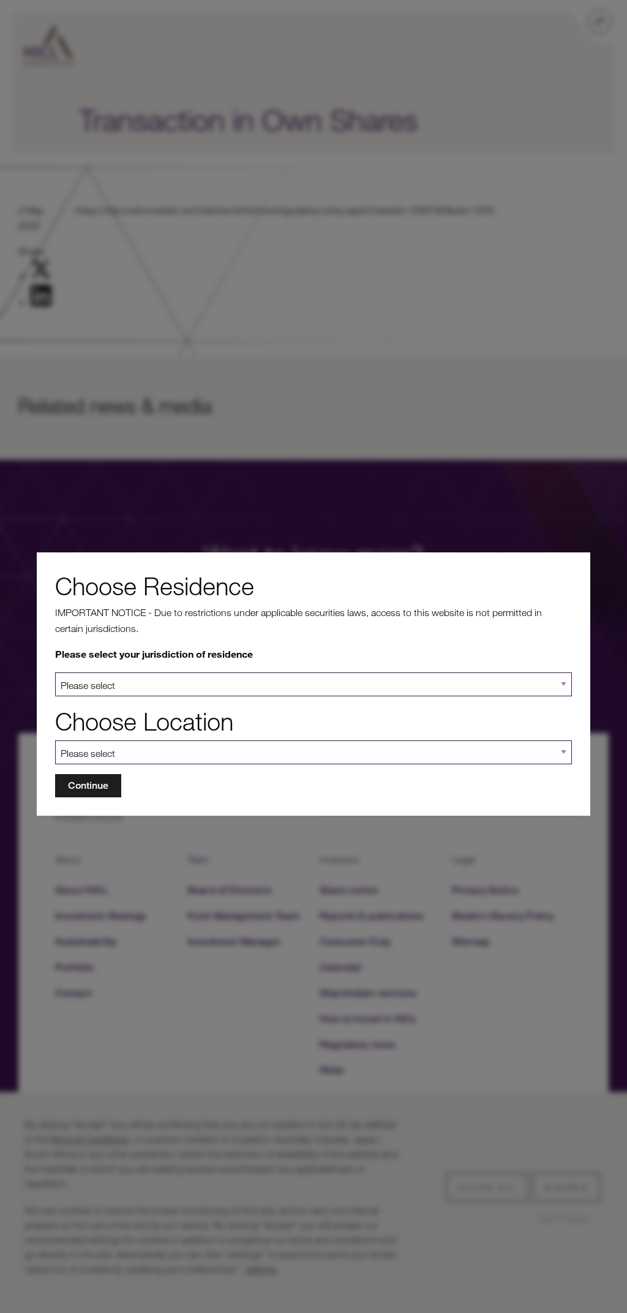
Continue (88, 785)
